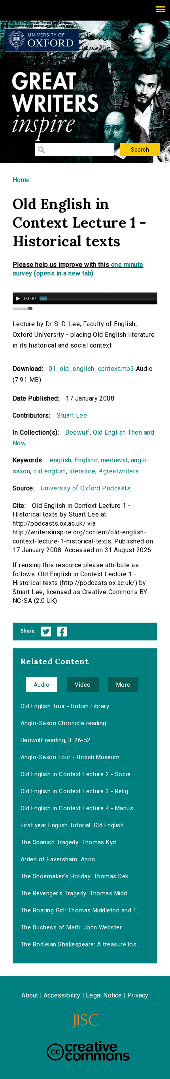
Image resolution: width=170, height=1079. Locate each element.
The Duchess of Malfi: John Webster (71, 927)
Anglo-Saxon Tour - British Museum (70, 757)
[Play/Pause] (18, 298)
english (60, 460)
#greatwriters (118, 471)
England (86, 460)
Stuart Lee (72, 415)
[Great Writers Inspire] (42, 40)
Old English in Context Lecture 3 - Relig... (76, 791)
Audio (41, 684)
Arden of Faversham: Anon (58, 859)
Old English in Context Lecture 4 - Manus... (79, 808)
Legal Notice (104, 995)
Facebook (62, 631)
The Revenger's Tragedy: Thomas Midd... (76, 893)
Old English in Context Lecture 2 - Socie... (78, 774)
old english (49, 471)
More (123, 684)
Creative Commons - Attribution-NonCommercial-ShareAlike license (88, 1051)
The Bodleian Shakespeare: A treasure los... (81, 944)
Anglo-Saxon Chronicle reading (63, 723)
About (29, 995)
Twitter (46, 631)
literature (82, 471)
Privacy (137, 995)
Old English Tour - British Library (65, 706)
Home (21, 180)
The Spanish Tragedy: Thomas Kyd (68, 842)
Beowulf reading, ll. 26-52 (55, 740)
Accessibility (62, 995)
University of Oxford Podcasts (85, 488)
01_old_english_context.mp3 (91, 368)
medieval (114, 460)
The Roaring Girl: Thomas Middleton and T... (80, 910)
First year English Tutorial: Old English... (74, 825)
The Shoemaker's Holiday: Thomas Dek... (76, 876)
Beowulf (77, 432)
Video (83, 684)
